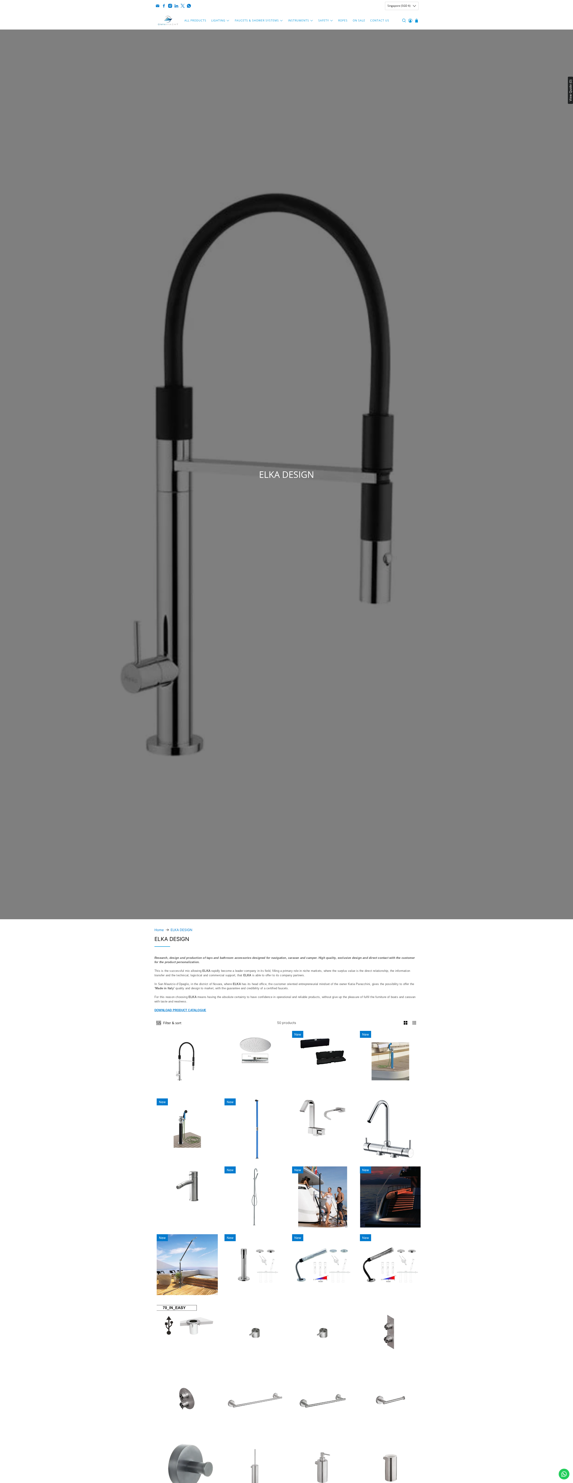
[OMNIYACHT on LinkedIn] (176, 6)
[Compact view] (414, 1023)
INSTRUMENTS (298, 20)
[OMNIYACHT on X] (183, 6)
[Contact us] (564, 1474)
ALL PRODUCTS (195, 20)
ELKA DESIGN (181, 930)
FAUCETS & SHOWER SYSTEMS (257, 20)
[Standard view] (405, 1023)
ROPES (343, 20)
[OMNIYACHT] (168, 20)
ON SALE (359, 20)
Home (159, 930)
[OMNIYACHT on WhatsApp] (189, 6)
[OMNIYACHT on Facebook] (164, 6)
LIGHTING (218, 20)
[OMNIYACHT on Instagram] (170, 6)
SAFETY (323, 20)
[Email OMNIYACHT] (158, 6)
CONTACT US (379, 20)
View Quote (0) (570, 90)
